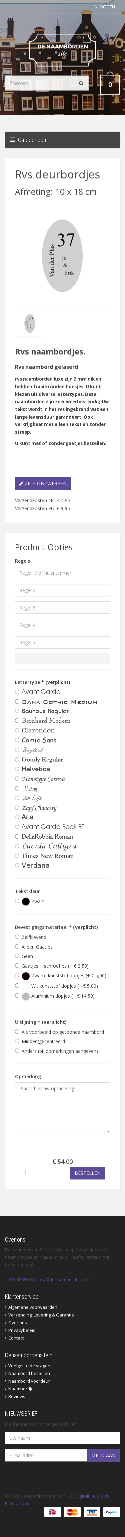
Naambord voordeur (29, 1381)
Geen (27, 956)
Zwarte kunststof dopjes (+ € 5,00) (68, 975)
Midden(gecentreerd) (44, 1041)
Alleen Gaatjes (37, 947)
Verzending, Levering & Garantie (41, 1315)
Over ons (17, 1322)
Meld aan (103, 1455)
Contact (16, 1338)
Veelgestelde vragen (29, 1366)
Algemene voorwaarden (32, 1307)
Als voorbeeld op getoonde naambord (63, 1032)
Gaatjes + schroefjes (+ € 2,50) (55, 966)
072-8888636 (20, 1279)
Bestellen (88, 1173)
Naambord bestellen (29, 1373)
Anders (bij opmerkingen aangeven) (60, 1051)
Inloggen (104, 7)
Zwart (37, 901)
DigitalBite (86, 1496)
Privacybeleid (22, 1330)
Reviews (16, 1396)
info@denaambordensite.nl (65, 1279)
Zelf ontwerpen (45, 483)
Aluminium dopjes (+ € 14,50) (62, 996)
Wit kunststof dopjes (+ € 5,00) (64, 986)
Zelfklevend (34, 937)
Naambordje (21, 1389)
